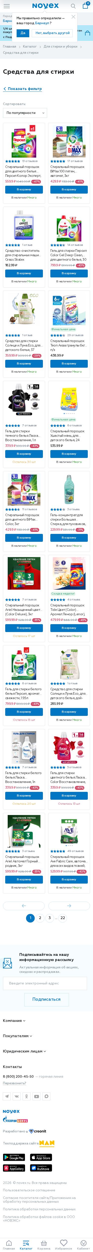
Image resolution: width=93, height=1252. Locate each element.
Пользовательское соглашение (29, 1190)
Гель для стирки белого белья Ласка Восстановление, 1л (23, 778)
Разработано (16, 1131)
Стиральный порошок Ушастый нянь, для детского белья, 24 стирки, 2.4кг (67, 436)
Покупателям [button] (16, 1036)
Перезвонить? (14, 1083)
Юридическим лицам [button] (22, 1051)
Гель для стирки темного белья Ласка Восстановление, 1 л (21, 436)
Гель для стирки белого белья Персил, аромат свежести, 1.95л (23, 694)
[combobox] (25, 113)
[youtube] (36, 1096)
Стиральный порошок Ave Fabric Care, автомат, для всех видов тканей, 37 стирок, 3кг (69, 861)
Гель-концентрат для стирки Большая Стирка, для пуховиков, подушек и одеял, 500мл (69, 520)
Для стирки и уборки (60, 46)
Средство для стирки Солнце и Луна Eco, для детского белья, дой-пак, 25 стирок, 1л (68, 694)
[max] (46, 1096)
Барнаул (42, 23)
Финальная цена (63, 329)
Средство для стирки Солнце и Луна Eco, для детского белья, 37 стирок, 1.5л (22, 346)
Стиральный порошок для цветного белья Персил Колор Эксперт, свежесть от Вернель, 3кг (23, 171)
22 (63, 918)
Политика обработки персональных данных (39, 1209)
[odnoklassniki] (26, 1096)
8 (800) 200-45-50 (18, 1076)
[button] (17, 155)
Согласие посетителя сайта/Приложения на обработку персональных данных (39, 1200)
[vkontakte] (16, 1096)
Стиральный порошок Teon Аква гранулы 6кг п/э (67, 346)
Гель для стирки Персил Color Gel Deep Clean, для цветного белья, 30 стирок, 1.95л (68, 255)
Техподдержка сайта (21, 1143)
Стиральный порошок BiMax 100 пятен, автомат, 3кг (67, 171)
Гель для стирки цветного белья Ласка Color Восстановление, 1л (68, 778)
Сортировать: (14, 104)
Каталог (30, 46)
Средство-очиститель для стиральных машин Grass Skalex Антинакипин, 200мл (23, 255)
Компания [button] (12, 1021)
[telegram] (6, 1096)
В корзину (24, 189)
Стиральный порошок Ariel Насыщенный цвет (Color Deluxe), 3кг (22, 610)
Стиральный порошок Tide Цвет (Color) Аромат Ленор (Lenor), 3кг (67, 610)
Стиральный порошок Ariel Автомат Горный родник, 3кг (22, 861)
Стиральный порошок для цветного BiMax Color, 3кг (22, 520)
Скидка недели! (63, 593)
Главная (9, 46)
